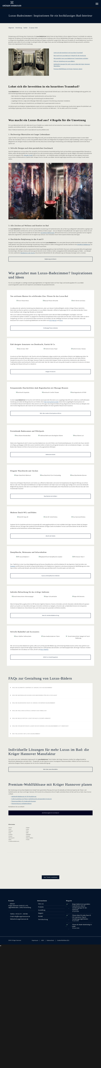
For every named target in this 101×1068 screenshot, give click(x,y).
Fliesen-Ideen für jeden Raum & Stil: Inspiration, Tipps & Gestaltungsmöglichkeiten (81, 917)
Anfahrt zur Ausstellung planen (50, 657)
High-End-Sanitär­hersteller (51, 402)
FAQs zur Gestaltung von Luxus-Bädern (64, 61)
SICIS (50, 320)
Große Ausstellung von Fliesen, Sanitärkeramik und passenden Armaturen (31, 799)
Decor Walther (44, 650)
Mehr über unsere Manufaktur (50, 769)
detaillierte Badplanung (83, 244)
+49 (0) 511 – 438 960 (21, 914)
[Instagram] (90, 940)
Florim (61, 320)
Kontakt (40, 916)
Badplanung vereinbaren (50, 259)
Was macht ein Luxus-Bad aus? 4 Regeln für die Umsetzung (70, 56)
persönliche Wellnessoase (47, 233)
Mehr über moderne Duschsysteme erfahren (50, 413)
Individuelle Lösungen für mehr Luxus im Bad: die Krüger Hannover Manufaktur (72, 65)
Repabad (12, 566)
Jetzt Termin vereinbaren (50, 877)
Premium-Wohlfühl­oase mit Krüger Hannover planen (68, 69)
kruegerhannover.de (22, 919)
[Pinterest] (92, 940)
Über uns (41, 904)
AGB (42, 940)
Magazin (40, 913)
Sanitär (26, 28)
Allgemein (11, 28)
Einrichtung (19, 28)
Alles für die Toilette (50, 536)
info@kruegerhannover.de (22, 916)
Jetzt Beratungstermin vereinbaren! (50, 813)
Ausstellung (41, 910)
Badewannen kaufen (50, 455)
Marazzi (54, 320)
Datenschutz (50, 940)
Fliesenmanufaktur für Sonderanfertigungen (23, 801)
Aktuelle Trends (28, 155)
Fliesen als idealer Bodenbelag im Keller (82, 925)
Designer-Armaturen (50, 372)
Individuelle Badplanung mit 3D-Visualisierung (23, 796)
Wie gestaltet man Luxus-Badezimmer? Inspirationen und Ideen (71, 58)
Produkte (41, 907)
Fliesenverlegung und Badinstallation (21, 804)
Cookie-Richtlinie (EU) (63, 940)
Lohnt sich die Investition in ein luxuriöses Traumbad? (68, 53)
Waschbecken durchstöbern (50, 496)
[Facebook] (88, 940)
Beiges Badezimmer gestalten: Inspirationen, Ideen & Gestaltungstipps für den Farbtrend (81, 907)
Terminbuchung (43, 919)
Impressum (35, 940)
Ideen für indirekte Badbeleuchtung (50, 616)
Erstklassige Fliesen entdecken (50, 328)
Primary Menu (97, 4)
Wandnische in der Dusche (27, 253)
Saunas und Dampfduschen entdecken (50, 576)
